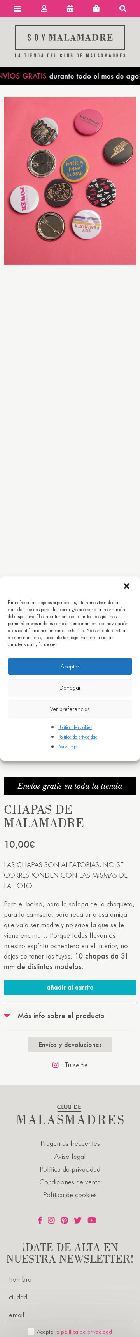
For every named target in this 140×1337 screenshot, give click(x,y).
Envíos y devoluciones (70, 1044)
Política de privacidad (78, 737)
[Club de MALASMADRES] (70, 55)
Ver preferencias (70, 709)
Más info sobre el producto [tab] (61, 1015)
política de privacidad (86, 1331)
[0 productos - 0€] (96, 9)
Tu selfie (76, 1065)
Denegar (70, 687)
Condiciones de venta (70, 1182)
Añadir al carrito (70, 987)
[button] (127, 586)
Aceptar (70, 666)
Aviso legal (68, 747)
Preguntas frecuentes (70, 1143)
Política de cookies (75, 727)
